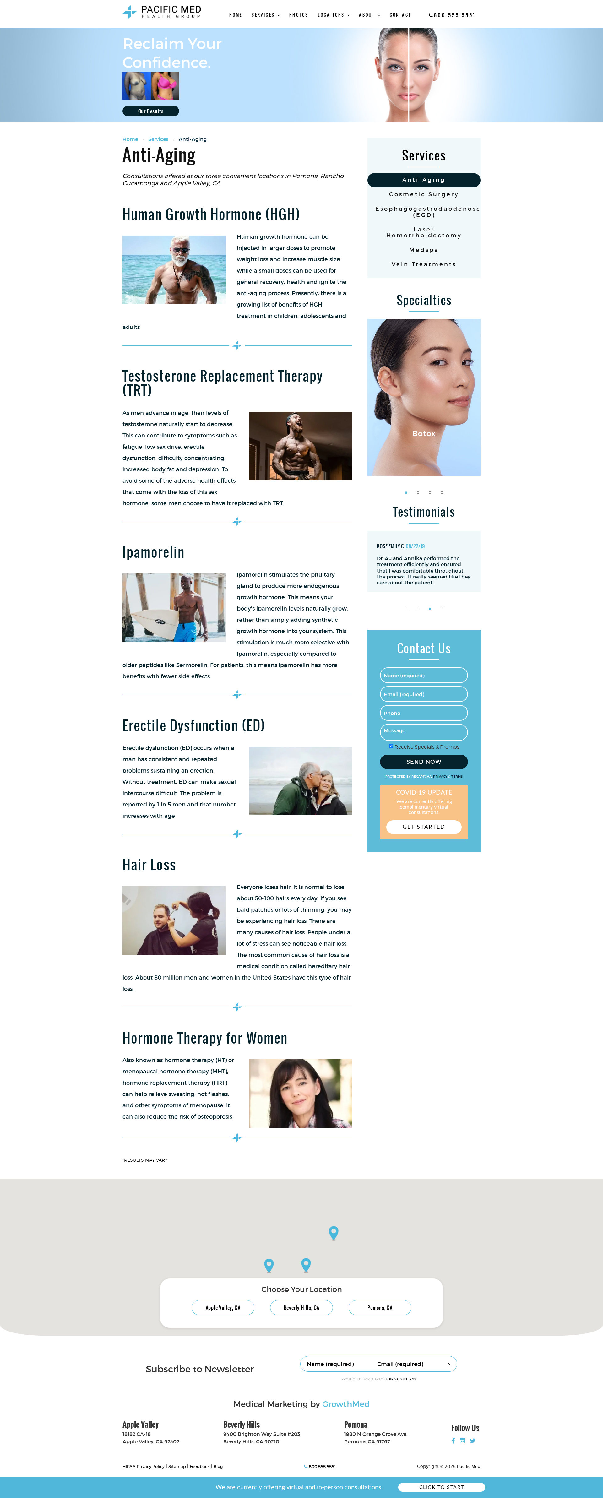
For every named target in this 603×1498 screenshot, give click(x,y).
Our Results (151, 111)
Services (264, 15)
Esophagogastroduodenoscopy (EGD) (428, 212)
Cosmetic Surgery (424, 194)
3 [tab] (430, 492)
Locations (332, 15)
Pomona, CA (380, 1307)
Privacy (440, 777)
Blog (218, 1466)
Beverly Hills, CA (302, 1307)
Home (235, 15)
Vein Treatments (424, 264)
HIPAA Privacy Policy (143, 1466)
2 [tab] (418, 492)
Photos (298, 15)
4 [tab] (442, 492)
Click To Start (441, 1487)
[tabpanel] (424, 397)
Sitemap (177, 1466)
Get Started (424, 827)
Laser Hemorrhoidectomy (424, 232)
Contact (400, 15)
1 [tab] (406, 492)
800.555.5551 (455, 15)
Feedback (200, 1466)
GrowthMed (346, 1404)
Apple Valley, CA (223, 1307)
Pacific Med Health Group (161, 12)
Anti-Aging (424, 179)
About (368, 15)
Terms (456, 777)
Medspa (424, 250)
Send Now (423, 761)
